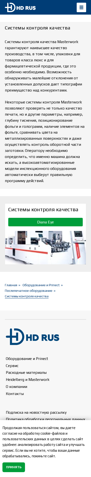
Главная (11, 285)
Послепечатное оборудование (28, 291)
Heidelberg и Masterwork (28, 379)
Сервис (12, 365)
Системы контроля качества (27, 296)
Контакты (15, 393)
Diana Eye (45, 222)
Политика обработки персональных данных (45, 419)
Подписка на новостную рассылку (36, 412)
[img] (81, 7)
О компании (16, 386)
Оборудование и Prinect (41, 285)
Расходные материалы (26, 372)
